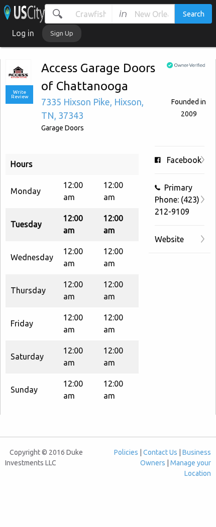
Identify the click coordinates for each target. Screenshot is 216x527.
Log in (23, 33)
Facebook (181, 159)
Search (193, 14)
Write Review (19, 94)
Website (169, 239)
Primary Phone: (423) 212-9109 (177, 199)
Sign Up (61, 33)
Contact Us (160, 452)
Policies (126, 452)
